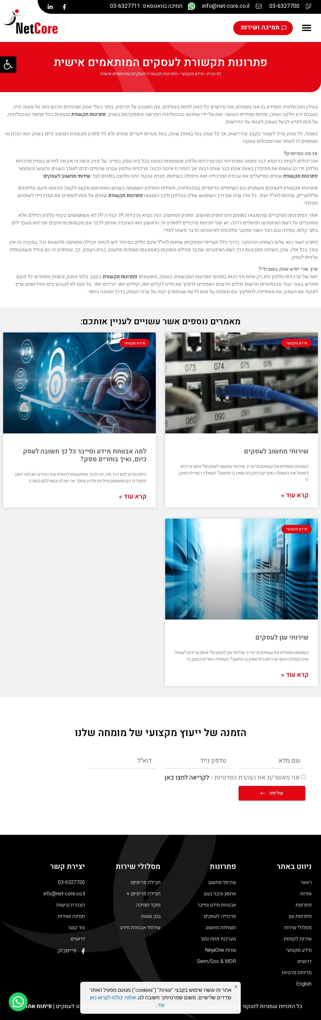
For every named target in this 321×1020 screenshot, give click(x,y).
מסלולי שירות (298, 927)
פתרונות (304, 905)
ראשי (306, 882)
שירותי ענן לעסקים (281, 637)
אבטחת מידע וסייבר (216, 905)
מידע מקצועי (192, 74)
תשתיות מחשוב (220, 927)
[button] (8, 64)
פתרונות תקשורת (88, 114)
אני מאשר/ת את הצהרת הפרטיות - (232, 777)
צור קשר (76, 927)
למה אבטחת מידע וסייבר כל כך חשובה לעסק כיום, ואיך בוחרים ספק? (84, 455)
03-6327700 (71, 882)
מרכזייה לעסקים (220, 916)
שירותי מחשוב (222, 882)
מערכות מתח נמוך (218, 939)
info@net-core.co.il (64, 893)
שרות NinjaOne (220, 950)
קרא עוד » (294, 495)
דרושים (304, 961)
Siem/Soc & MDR (216, 961)
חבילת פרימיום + (143, 893)
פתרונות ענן (300, 916)
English (304, 984)
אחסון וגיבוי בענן (220, 893)
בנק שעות (150, 916)
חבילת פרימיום (145, 882)
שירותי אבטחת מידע (140, 927)
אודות (306, 893)
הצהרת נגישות (70, 905)
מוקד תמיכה (148, 905)
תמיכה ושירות (71, 916)
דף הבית (214, 74)
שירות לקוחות (298, 939)
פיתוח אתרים (35, 1006)
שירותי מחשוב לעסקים (67, 176)
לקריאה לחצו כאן (187, 777)
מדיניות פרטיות (297, 972)
